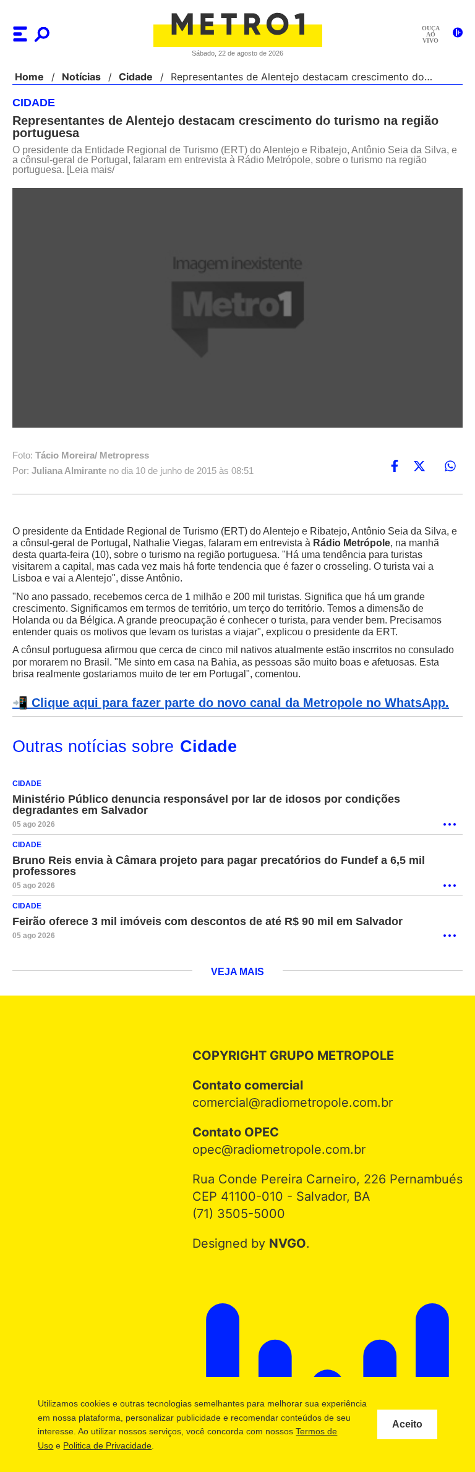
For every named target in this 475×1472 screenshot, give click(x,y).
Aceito (407, 1424)
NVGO (290, 1244)
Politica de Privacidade (181, 1445)
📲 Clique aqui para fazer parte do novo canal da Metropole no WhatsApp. (223, 703)
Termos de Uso (97, 1445)
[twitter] (419, 466)
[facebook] (394, 466)
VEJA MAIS (237, 973)
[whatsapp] (450, 466)
